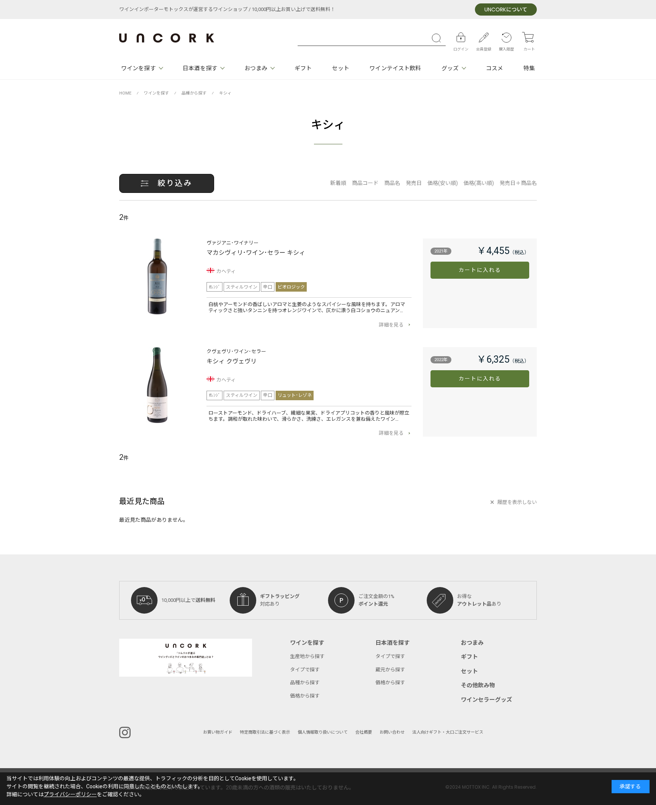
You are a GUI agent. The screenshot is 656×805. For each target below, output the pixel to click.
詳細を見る (391, 324)
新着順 (338, 183)
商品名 (392, 183)
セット (340, 68)
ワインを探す (138, 68)
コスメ (494, 68)
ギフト (303, 68)
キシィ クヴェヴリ (232, 361)
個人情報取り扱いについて (323, 732)
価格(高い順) (479, 183)
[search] (438, 38)
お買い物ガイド (217, 732)
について (505, 10)
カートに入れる (480, 270)
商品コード (365, 183)
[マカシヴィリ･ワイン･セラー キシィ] (157, 276)
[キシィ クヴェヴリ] (157, 385)
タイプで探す (305, 669)
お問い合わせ (392, 732)
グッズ (450, 68)
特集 (529, 68)
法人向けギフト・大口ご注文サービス (447, 732)
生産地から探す (307, 656)
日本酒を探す (200, 68)
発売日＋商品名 (518, 183)
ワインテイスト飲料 (395, 68)
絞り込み (175, 183)
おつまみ (255, 68)
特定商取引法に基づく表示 (265, 732)
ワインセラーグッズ (486, 700)
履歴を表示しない (517, 502)
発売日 (414, 183)
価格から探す (305, 695)
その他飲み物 (478, 685)
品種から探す (305, 682)
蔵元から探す (390, 669)
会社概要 (363, 732)
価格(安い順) (442, 183)
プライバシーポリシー (70, 795)
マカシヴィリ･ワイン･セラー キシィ (256, 252)
